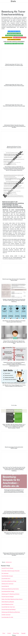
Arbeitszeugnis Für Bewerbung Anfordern (10, 594)
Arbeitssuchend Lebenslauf (7, 583)
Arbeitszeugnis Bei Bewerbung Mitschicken (11, 612)
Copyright (23, 633)
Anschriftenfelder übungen (7, 576)
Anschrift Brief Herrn (6, 578)
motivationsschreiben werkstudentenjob (14, 35)
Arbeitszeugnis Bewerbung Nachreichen (10, 589)
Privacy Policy (16, 633)
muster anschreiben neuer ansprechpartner (14, 43)
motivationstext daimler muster (14, 33)
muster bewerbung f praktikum (14, 39)
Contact (9, 633)
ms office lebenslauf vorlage (14, 31)
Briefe (13, 1)
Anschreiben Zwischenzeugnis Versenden (11, 570)
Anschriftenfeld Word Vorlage (8, 591)
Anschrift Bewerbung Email (7, 604)
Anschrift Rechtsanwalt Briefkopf (8, 609)
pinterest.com (9, 562)
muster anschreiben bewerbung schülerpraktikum (14, 41)
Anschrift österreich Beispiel (8, 596)
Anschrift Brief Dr (5, 586)
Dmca (4, 633)
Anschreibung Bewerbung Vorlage (9, 581)
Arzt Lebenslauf (5, 573)
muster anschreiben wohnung (19, 37)
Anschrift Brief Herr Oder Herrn (8, 607)
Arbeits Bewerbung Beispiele (8, 601)
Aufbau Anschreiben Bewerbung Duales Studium (12, 599)
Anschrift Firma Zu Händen (7, 568)
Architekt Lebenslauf (6, 614)
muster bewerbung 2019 (7, 37)
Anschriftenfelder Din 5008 (7, 617)
